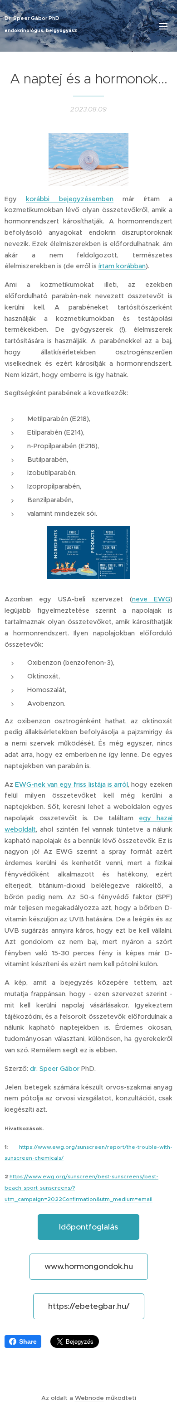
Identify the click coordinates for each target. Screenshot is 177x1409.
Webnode (89, 1398)
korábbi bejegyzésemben (69, 199)
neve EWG (151, 599)
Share (28, 1341)
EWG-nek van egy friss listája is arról (71, 784)
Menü (163, 26)
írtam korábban (122, 266)
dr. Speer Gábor (54, 1069)
